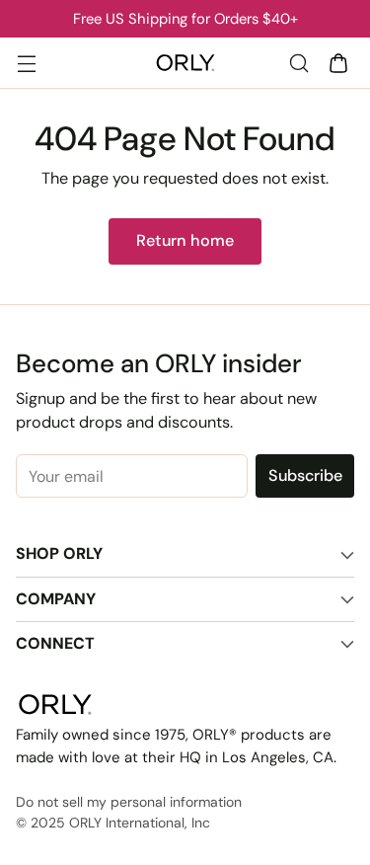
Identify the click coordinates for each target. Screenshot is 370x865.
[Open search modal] (298, 62)
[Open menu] (26, 62)
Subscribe (305, 475)
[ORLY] (185, 63)
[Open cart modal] (338, 62)
